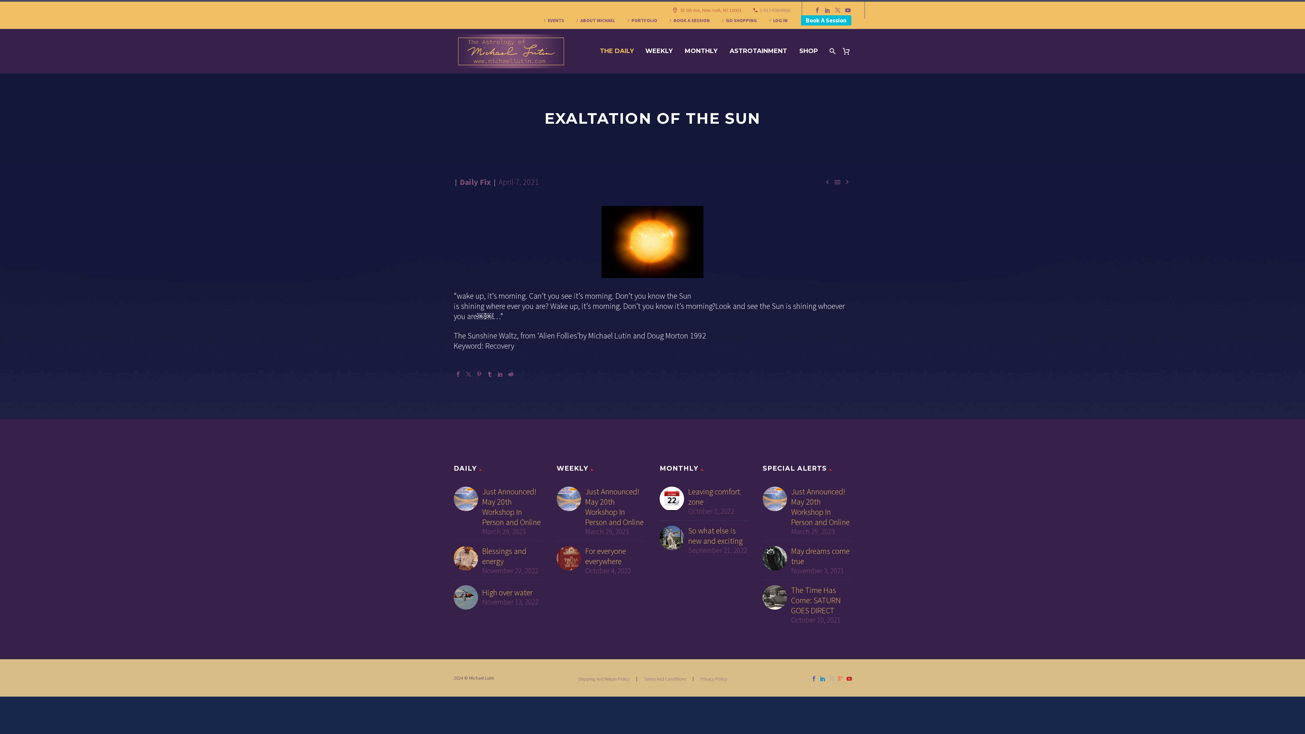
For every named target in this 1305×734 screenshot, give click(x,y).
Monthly (701, 51)
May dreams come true (820, 556)
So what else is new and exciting (715, 536)
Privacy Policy (713, 679)
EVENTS (556, 20)
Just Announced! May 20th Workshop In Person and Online (511, 507)
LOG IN (780, 20)
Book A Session (826, 20)
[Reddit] (511, 374)
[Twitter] (838, 10)
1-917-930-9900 (775, 10)
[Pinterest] (479, 374)
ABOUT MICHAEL (597, 20)
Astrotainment (758, 51)
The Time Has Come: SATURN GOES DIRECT (816, 600)
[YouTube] (848, 10)
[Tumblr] (489, 374)
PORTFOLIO (644, 20)
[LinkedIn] (827, 10)
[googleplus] (840, 678)
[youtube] (849, 678)
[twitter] (831, 678)
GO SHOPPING (741, 20)
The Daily (617, 51)
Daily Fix (475, 182)
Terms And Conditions (665, 679)
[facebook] (814, 678)
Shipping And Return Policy (604, 679)
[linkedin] (822, 678)
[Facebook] (817, 10)
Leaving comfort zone (714, 497)
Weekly (659, 51)
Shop (808, 51)
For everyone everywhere (605, 556)
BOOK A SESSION (692, 20)
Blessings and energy (504, 556)
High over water (507, 593)
